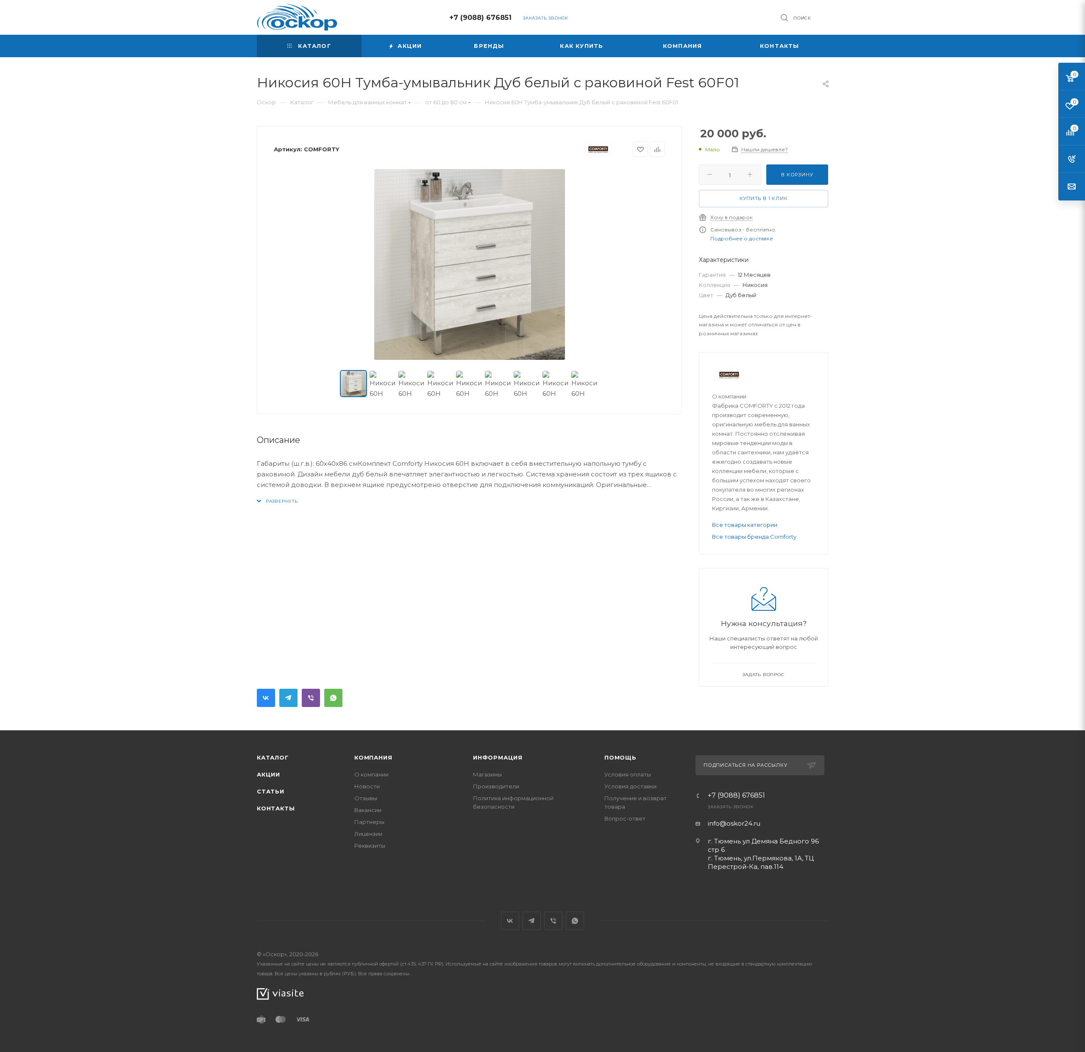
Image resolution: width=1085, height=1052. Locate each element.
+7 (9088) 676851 (480, 18)
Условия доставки (630, 786)
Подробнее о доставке (741, 238)
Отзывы (365, 798)
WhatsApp (333, 698)
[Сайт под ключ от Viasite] (280, 993)
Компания (373, 757)
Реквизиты (369, 845)
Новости (367, 786)
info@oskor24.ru (734, 823)
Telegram (288, 698)
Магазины (487, 774)
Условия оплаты (627, 774)
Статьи (270, 791)
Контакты (276, 808)
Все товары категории (744, 524)
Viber (311, 698)
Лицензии (368, 833)
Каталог (273, 757)
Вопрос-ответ (624, 818)
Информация (498, 757)
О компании (371, 774)
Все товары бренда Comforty (754, 536)
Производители (496, 786)
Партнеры (369, 821)
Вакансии (367, 810)
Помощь (620, 757)
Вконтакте (266, 698)
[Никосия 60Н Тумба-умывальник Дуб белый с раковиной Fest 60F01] (469, 264)
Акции (268, 774)
